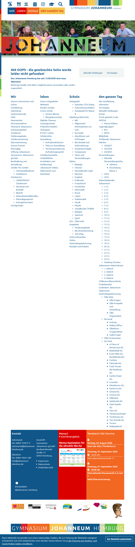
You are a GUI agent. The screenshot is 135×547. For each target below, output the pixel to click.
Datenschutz (44, 464)
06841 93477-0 (23, 443)
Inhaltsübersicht (45, 467)
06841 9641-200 (23, 457)
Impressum (43, 460)
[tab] (60, 4)
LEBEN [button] (21, 10)
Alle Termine (107, 433)
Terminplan (112, 72)
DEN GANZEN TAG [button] (52, 10)
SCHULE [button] (33, 10)
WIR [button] (11, 10)
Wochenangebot (70, 436)
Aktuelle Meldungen (93, 72)
